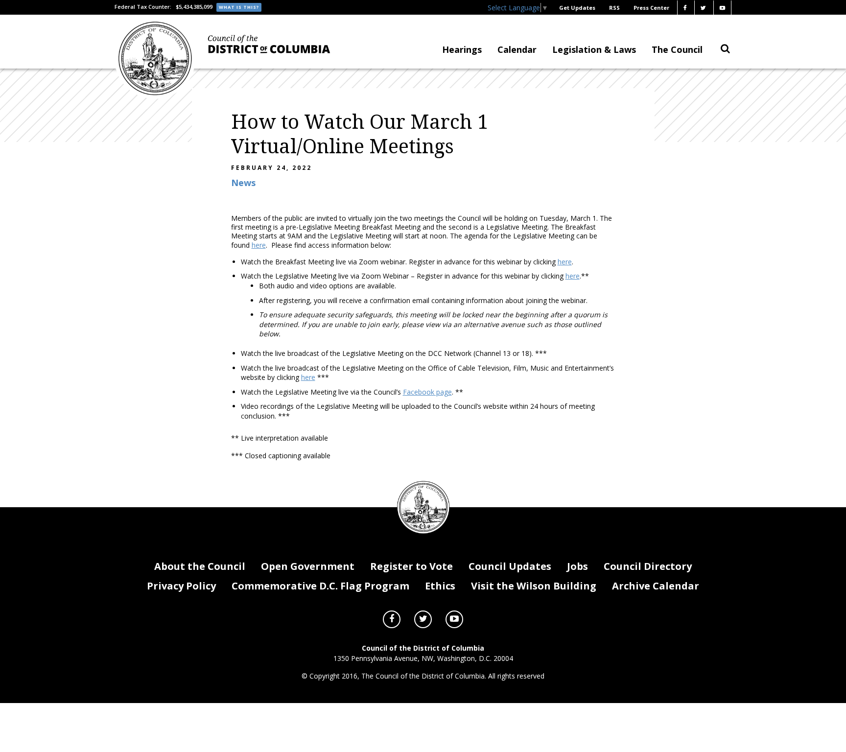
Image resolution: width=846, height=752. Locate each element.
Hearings (462, 49)
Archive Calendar (655, 585)
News (243, 182)
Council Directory (648, 566)
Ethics (440, 585)
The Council (677, 49)
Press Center (651, 7)
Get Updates (577, 7)
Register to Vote (411, 566)
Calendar (517, 49)
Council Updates (510, 566)
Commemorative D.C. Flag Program (320, 585)
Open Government (307, 566)
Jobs (577, 566)
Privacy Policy (181, 585)
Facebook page (427, 392)
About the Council (199, 566)
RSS (614, 7)
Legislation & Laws (594, 49)
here (259, 245)
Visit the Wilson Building (533, 585)
